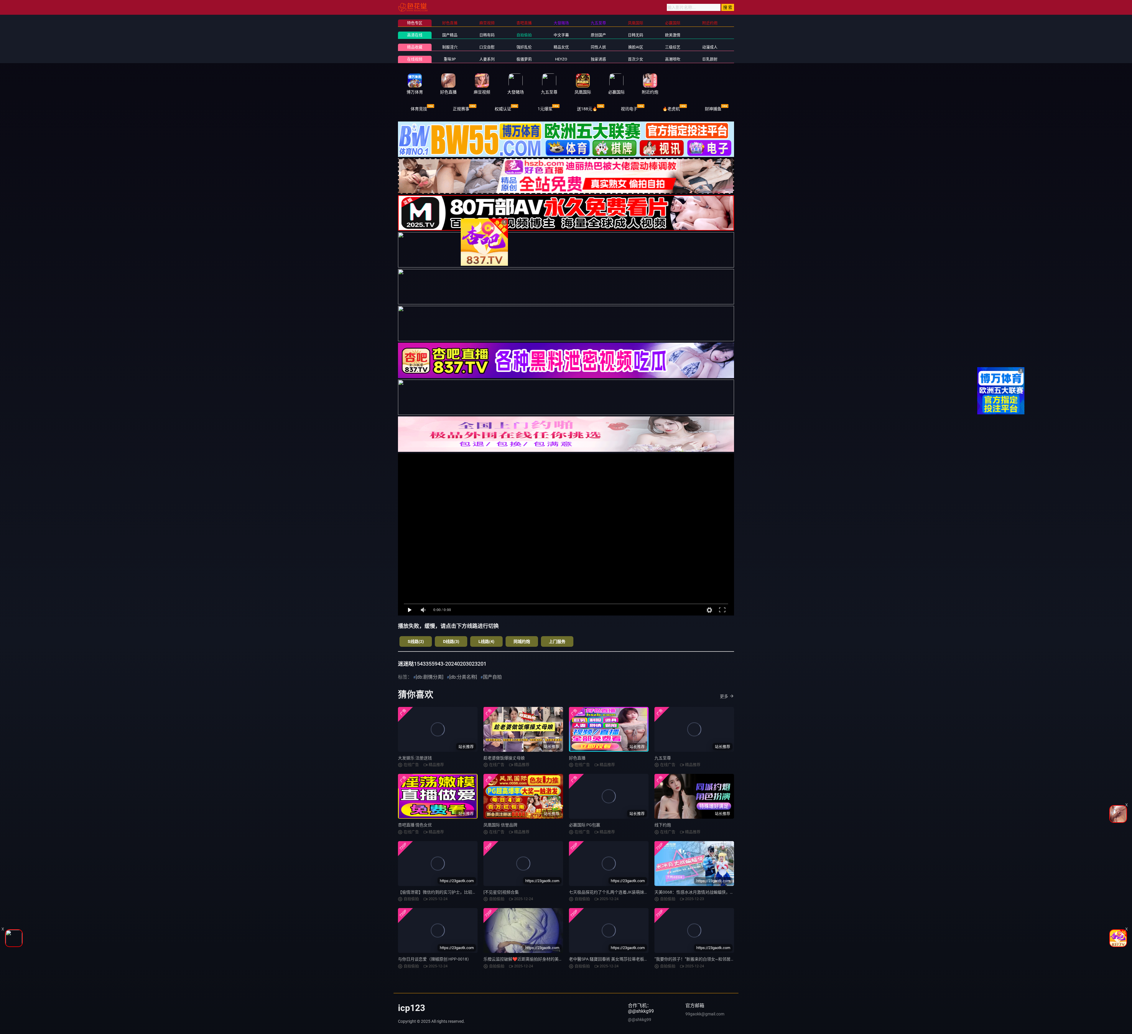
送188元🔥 (587, 108)
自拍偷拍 (524, 35)
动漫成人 (710, 47)
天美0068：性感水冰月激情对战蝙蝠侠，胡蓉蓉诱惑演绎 (706, 892)
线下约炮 (662, 825)
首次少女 (635, 59)
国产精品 (450, 35)
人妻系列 (487, 59)
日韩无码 (635, 35)
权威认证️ (503, 108)
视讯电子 (629, 108)
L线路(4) (486, 641)
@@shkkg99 (639, 1019)
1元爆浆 (545, 108)
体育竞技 (419, 108)
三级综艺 (672, 47)
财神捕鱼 (713, 108)
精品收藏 (414, 47)
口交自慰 (487, 47)
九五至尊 (662, 758)
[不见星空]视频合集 (501, 892)
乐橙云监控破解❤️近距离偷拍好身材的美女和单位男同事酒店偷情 (543, 959)
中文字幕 (561, 35)
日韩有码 (487, 35)
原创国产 (598, 35)
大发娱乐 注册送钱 (415, 758)
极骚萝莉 (524, 59)
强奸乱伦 (524, 47)
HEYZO (561, 59)
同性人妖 (598, 47)
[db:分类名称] (463, 677)
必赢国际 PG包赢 (584, 825)
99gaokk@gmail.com (704, 1014)
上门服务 (557, 641)
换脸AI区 (635, 47)
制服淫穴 (450, 47)
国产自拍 (492, 677)
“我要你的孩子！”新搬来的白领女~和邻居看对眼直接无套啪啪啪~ (714, 959)
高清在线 (414, 35)
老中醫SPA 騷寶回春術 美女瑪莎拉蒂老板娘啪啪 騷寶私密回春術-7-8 (631, 959)
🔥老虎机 (671, 108)
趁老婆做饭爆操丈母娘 (504, 758)
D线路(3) (451, 641)
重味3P (450, 59)
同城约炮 (522, 641)
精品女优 (561, 47)
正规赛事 (461, 108)
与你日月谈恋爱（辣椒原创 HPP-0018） (434, 959)
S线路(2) (416, 641)
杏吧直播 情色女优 (415, 825)
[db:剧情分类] (429, 677)
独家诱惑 (598, 59)
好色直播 (577, 758)
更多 (724, 696)
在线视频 (414, 59)
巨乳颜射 (710, 59)
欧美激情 (672, 35)
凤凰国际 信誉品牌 (500, 825)
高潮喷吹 (672, 59)
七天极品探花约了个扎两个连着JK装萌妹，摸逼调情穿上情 (623, 892)
